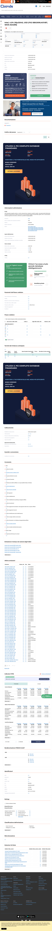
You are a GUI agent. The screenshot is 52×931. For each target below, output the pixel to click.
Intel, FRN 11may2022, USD (10, 625)
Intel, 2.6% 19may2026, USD (10, 635)
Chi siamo (43, 16)
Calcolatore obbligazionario (31, 902)
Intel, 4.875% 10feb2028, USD (10, 580)
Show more (7, 701)
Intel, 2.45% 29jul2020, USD (10, 644)
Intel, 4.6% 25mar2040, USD (10, 608)
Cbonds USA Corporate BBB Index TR (12, 548)
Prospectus (8, 125)
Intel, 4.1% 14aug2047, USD (10, 620)
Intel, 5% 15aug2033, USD (10, 568)
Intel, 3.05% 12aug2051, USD (10, 601)
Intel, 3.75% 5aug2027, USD (10, 589)
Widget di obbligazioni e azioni (31, 881)
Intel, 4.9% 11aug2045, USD (10, 638)
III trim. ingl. (32, 762)
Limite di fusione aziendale (11, 489)
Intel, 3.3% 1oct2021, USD (10, 656)
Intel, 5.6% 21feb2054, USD (10, 577)
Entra (44, 6)
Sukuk (2, 893)
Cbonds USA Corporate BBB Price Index (12, 550)
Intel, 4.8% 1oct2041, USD (10, 658)
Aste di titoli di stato (17, 891)
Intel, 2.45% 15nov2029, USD (10, 613)
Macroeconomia (42, 885)
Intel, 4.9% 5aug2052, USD (10, 593)
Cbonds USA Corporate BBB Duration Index (13, 545)
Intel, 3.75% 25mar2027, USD (10, 605)
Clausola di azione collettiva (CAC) (12, 472)
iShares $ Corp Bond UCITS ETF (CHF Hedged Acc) (14, 855)
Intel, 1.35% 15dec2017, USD (10, 649)
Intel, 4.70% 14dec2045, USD (10, 640)
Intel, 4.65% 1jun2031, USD (10, 566)
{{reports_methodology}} (46, 673)
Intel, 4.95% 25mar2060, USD (10, 611)
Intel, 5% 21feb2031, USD (9, 574)
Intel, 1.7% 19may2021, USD (10, 634)
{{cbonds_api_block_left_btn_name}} (14, 95)
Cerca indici (41, 878)
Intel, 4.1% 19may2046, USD (10, 637)
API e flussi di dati (29, 887)
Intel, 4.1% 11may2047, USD (10, 632)
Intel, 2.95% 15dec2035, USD (10, 661)
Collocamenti (15, 887)
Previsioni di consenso (43, 883)
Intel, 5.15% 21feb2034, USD (10, 575)
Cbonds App (28, 883)
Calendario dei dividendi (17, 880)
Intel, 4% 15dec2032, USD (10, 650)
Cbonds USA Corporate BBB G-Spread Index (13, 547)
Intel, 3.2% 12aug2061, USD (10, 602)
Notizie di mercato (4, 902)
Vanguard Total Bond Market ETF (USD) (12, 851)
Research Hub (3, 904)
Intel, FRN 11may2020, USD (10, 623)
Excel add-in (36, 16)
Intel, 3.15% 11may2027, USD (10, 631)
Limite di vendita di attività (11, 523)
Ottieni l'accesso (26, 113)
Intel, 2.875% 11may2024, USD (10, 628)
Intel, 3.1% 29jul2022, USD (10, 647)
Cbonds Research (4, 906)
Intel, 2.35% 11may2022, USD (10, 626)
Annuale (39, 683)
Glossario (2, 909)
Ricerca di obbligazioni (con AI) (6, 881)
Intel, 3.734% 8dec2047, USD (10, 617)
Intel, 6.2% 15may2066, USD (10, 572)
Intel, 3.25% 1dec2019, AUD (10, 643)
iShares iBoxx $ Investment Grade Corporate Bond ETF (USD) (16, 852)
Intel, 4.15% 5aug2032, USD (10, 592)
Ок (3, 928)
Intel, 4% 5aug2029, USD (9, 590)
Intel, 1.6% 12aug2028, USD (10, 596)
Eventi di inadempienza (10, 486)
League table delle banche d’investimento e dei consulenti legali (6, 887)
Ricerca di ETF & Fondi (43, 889)
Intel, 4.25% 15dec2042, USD (10, 652)
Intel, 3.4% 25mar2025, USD (10, 604)
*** (36, 35)
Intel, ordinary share (32, 226)
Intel (29, 218)
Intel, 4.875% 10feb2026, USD (10, 578)
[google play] (31, 916)
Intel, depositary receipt (32, 230)
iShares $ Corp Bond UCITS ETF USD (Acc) (13, 858)
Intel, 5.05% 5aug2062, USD (10, 595)
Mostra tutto (7, 668)
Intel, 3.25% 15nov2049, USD (10, 614)
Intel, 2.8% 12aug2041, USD (10, 599)
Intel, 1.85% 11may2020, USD (10, 629)
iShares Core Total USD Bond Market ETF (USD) (14, 864)
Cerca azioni (15, 878)
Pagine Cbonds (3, 890)
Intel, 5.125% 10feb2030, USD (10, 581)
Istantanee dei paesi (42, 880)
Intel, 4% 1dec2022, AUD (9, 641)
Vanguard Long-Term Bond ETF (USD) (12, 857)
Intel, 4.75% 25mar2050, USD (10, 610)
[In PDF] (6, 28)
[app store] (21, 916)
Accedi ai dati (40, 95)
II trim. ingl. (32, 755)
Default (14, 886)
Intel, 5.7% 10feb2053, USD (10, 586)
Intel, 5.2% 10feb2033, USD (10, 583)
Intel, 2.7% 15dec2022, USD (10, 653)
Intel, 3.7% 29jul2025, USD (10, 646)
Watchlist (27, 880)
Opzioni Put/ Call (16, 889)
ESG (1, 892)
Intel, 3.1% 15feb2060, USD (10, 616)
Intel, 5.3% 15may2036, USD (10, 569)
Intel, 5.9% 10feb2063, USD (10, 587)
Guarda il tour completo (37, 113)
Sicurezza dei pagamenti (17, 904)
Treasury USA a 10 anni (5, 898)
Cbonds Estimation (4, 884)
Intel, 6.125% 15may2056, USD (10, 571)
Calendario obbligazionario (18, 884)
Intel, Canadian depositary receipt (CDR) (35, 228)
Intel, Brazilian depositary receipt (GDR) (35, 227)
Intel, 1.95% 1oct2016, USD (10, 655)
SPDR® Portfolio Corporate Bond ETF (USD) (13, 860)
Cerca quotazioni (29, 904)
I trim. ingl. (31, 754)
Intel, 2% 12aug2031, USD (10, 598)
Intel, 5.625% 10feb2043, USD (10, 584)
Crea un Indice (41, 881)
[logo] (7, 6)
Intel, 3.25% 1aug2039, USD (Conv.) (11, 659)
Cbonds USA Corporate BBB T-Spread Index (13, 552)
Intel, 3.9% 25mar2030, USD (10, 607)
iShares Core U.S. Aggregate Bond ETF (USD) (13, 854)
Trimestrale (16, 683)
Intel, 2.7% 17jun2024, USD (10, 622)
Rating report (20, 816)
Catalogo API (28, 889)
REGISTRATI (48, 6)
